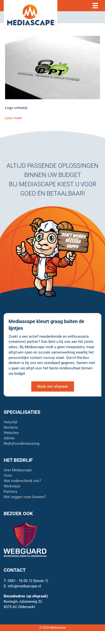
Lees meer (13, 118)
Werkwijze (12, 486)
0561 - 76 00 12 (20, 581)
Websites (11, 433)
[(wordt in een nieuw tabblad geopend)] (25, 539)
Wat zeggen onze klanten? (25, 497)
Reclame (11, 428)
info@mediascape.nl (24, 586)
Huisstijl (10, 422)
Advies (9, 438)
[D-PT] (52, 67)
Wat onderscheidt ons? (22, 481)
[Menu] (95, 6)
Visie (8, 476)
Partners (10, 492)
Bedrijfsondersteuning (21, 444)
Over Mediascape (18, 470)
